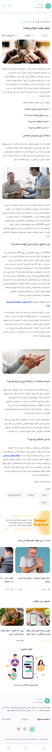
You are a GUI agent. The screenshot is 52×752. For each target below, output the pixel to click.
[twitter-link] (32, 730)
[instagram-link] (18, 730)
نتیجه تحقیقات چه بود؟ (38, 121)
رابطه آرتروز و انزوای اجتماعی (36, 109)
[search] (9, 6)
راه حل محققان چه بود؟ (38, 127)
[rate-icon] (8, 748)
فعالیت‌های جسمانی (11, 455)
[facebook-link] (24, 730)
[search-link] (9, 6)
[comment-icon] (26, 748)
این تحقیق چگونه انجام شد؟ (36, 115)
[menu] (4, 6)
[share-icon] (43, 748)
